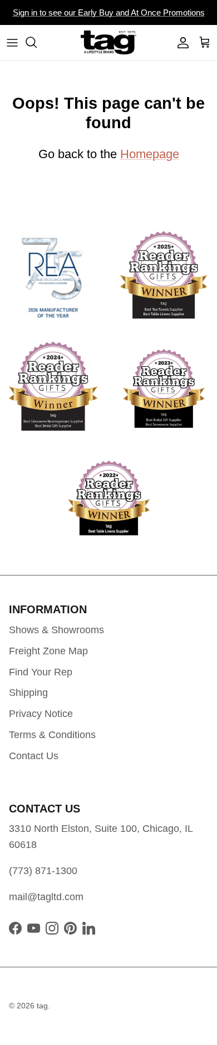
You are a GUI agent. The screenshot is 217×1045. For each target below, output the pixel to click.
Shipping (28, 692)
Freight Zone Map (48, 651)
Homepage (149, 154)
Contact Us (33, 755)
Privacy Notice (41, 713)
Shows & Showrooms (56, 629)
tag (42, 1005)
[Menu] (12, 42)
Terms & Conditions (52, 734)
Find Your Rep (40, 672)
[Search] (36, 42)
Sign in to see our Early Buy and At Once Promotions (109, 12)
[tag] (108, 42)
